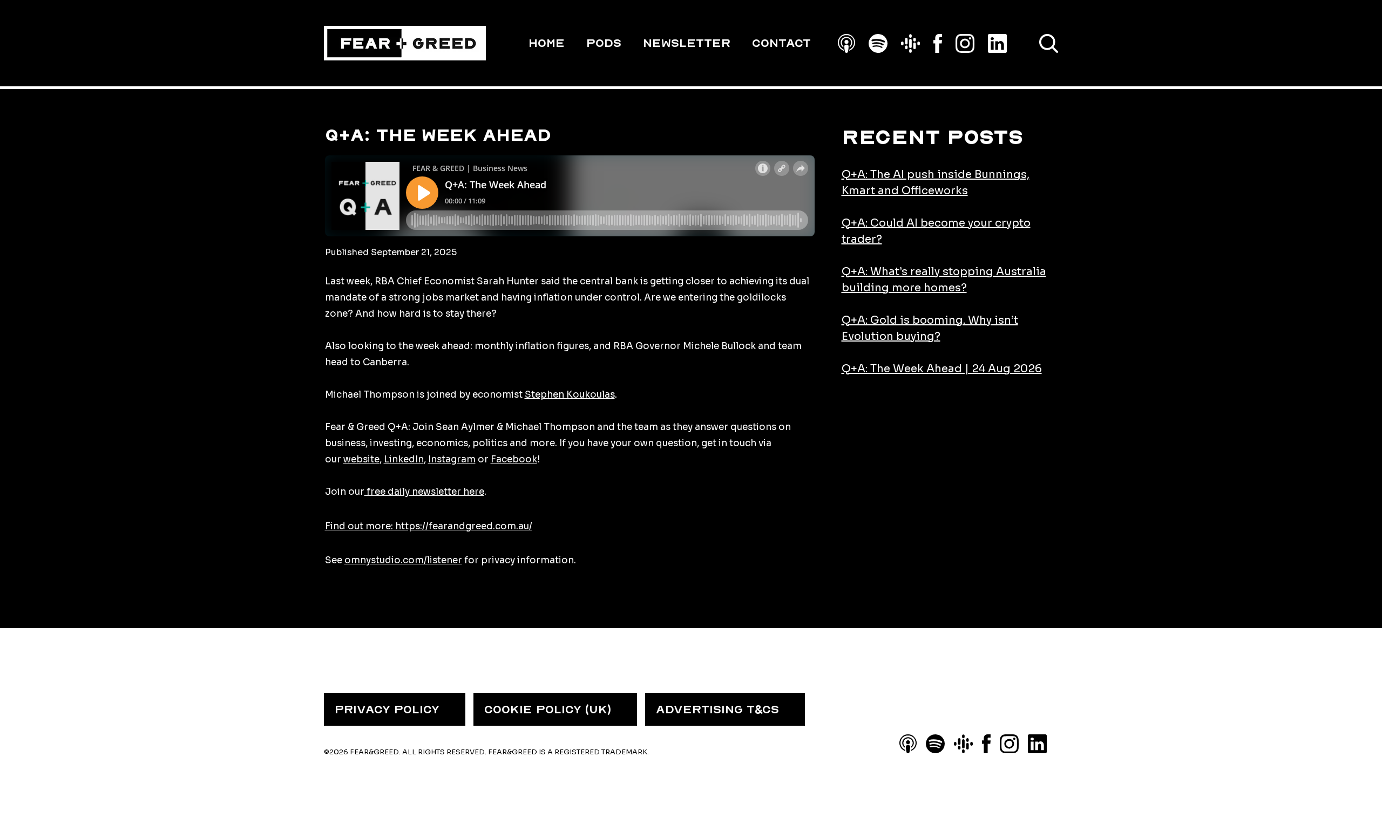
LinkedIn (404, 459)
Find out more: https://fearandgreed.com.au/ (428, 526)
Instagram (452, 459)
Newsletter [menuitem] (686, 43)
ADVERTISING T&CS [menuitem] (717, 709)
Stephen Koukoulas (570, 394)
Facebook (514, 459)
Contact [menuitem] (781, 43)
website (361, 459)
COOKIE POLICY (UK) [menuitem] (547, 709)
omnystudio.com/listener (403, 560)
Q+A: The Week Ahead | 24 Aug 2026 (942, 369)
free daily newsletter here (424, 491)
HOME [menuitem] (547, 43)
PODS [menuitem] (603, 43)
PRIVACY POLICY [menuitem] (387, 709)
